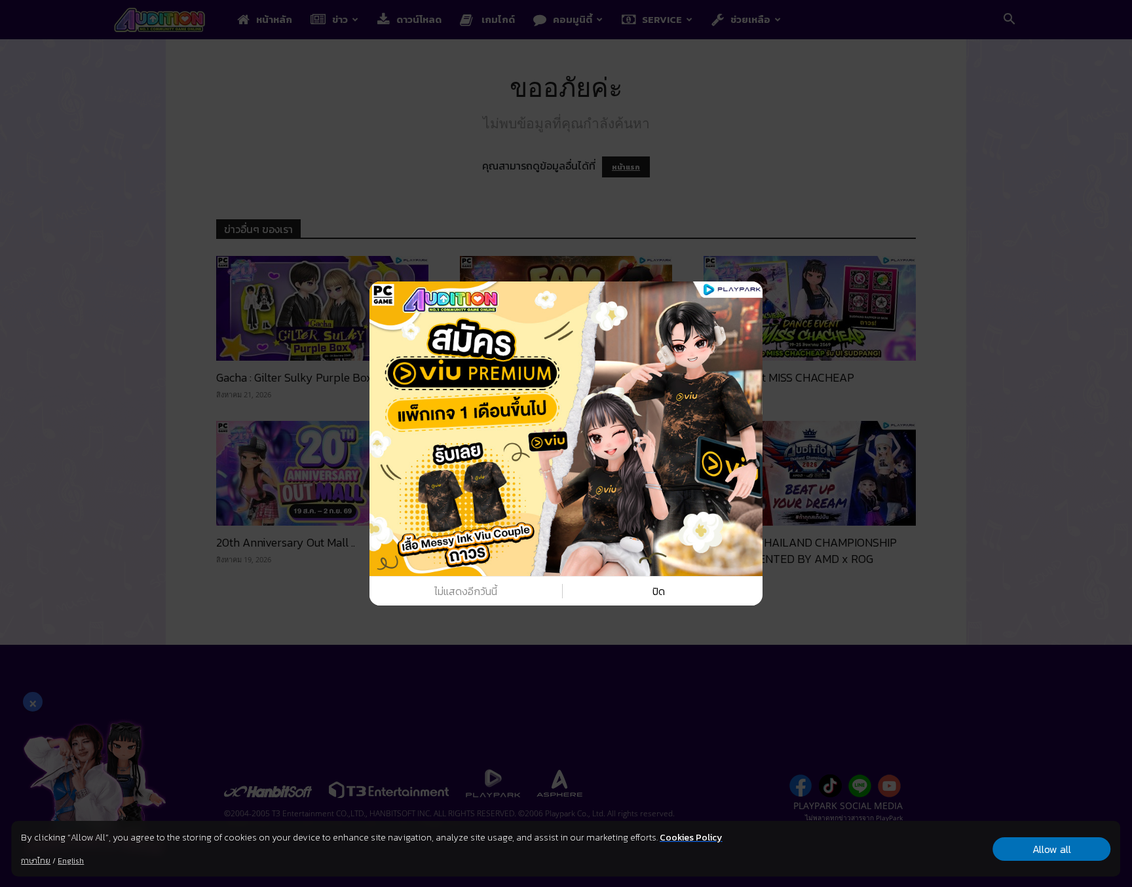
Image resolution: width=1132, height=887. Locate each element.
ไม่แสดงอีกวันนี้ (465, 591)
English (71, 861)
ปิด (658, 591)
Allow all (1051, 849)
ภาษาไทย (35, 861)
